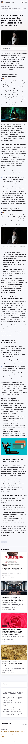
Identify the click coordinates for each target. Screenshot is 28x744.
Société (17, 731)
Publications (7, 6)
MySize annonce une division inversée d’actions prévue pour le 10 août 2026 (12, 708)
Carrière (3, 734)
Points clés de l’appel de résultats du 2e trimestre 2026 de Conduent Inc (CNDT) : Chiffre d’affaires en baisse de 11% (12, 713)
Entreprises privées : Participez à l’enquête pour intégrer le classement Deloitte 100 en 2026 (13, 694)
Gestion (23, 731)
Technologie (10, 734)
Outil (2, 736)
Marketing (11, 731)
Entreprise (4, 12)
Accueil (2, 6)
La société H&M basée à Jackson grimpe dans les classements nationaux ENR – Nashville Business (12, 699)
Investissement (19, 734)
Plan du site (24, 724)
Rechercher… (6, 684)
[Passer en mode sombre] (22, 2)
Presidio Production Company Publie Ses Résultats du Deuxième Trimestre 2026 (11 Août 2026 (13, 704)
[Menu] (25, 2)
